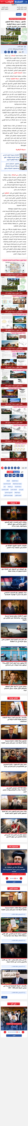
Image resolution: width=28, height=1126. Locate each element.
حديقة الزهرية (15, 78)
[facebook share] (15, 52)
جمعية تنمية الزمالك (17, 484)
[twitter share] (12, 52)
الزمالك (13, 55)
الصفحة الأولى (17, 73)
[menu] (26, 1)
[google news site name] (21, 475)
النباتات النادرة (14, 489)
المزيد (14, 882)
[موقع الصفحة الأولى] (14, 2)
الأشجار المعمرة (5, 489)
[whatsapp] (2, 468)
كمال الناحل (21, 47)
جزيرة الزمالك (17, 492)
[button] (21, 878)
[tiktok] (6, 475)
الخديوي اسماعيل (8, 492)
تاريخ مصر (21, 489)
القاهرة (7, 193)
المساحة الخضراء (7, 484)
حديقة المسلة (18, 487)
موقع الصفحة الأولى (8, 495)
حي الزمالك (15, 175)
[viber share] (5, 52)
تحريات (18, 14)
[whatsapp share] (9, 52)
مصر (5, 487)
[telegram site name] (14, 475)
